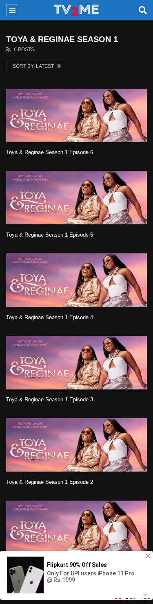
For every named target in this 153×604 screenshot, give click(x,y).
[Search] (143, 10)
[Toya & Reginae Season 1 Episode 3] (76, 362)
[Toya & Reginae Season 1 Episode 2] (76, 445)
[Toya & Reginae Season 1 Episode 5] (76, 197)
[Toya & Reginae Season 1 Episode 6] (76, 115)
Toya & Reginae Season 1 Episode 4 (49, 317)
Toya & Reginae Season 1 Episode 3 (49, 399)
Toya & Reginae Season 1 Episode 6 (49, 152)
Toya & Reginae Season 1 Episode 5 (49, 235)
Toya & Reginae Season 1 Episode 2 (49, 482)
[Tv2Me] (76, 10)
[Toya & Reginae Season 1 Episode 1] (76, 527)
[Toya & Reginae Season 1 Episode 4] (76, 280)
